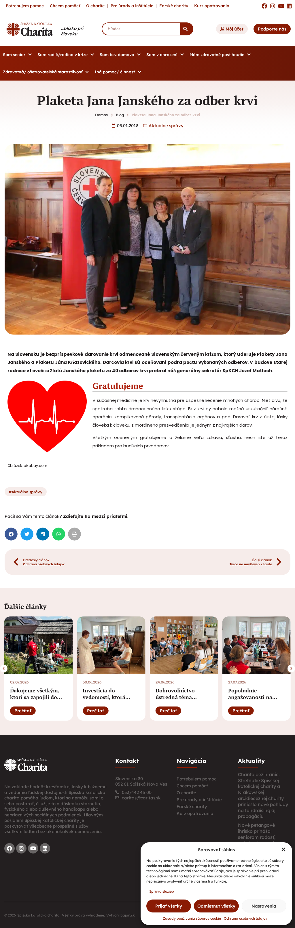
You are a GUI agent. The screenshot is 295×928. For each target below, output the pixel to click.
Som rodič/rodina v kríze (62, 54)
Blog (120, 114)
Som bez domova (117, 54)
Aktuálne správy (166, 125)
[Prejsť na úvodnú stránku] (26, 764)
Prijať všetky (168, 906)
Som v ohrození (161, 54)
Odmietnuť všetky (216, 906)
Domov (101, 114)
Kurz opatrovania (211, 5)
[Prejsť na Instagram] (272, 6)
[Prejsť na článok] (38, 645)
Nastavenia (263, 906)
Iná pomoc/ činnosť (114, 72)
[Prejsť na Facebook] (264, 6)
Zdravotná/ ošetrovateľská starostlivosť (42, 72)
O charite (95, 5)
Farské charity (173, 5)
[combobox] (141, 28)
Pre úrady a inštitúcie (132, 5)
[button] (283, 849)
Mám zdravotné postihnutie (217, 54)
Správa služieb (161, 891)
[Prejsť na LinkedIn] (289, 6)
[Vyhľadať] (186, 28)
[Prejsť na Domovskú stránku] (29, 28)
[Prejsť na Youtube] (281, 6)
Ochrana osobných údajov (245, 918)
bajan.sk (127, 915)
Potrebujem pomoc (25, 5)
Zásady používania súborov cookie (192, 918)
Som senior (14, 54)
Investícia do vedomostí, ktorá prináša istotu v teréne (111, 697)
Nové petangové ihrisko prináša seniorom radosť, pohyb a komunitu (258, 834)
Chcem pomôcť (65, 5)
